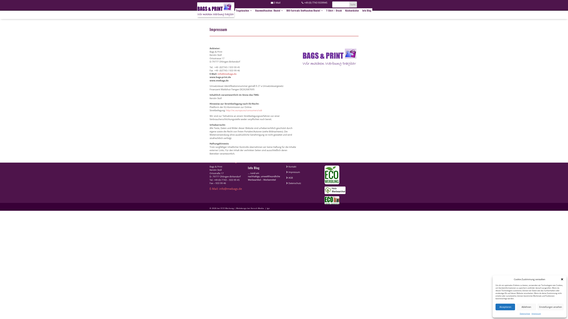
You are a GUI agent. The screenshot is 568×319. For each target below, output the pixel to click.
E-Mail (276, 2)
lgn (268, 208)
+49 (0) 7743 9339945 (315, 2)
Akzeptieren (505, 306)
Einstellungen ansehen (550, 306)
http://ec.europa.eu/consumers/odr (244, 110)
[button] (562, 279)
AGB (290, 177)
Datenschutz (525, 313)
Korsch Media (257, 208)
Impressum (536, 313)
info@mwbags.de (227, 73)
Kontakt (292, 166)
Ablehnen (526, 306)
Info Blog (253, 168)
